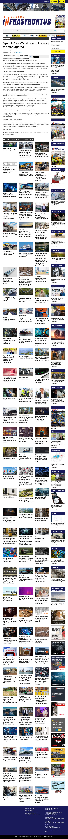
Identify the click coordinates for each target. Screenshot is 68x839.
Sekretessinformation (48, 836)
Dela (31, 56)
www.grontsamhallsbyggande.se (32, 814)
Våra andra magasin (22, 31)
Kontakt (11, 31)
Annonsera (62, 1)
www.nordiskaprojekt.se (30, 813)
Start (5, 31)
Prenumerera (54, 1)
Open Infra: (18, 52)
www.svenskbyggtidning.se (31, 811)
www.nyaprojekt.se (29, 810)
